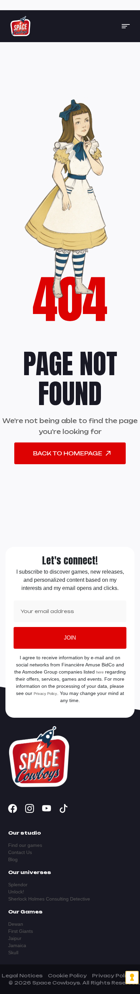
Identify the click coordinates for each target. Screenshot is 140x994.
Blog (13, 859)
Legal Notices (22, 975)
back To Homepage (67, 453)
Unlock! (16, 891)
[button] (126, 26)
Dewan (15, 924)
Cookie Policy (67, 975)
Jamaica (17, 945)
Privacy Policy (45, 694)
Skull (13, 952)
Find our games (25, 845)
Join (70, 638)
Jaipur (14, 938)
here (100, 672)
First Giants (20, 931)
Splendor (18, 884)
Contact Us (20, 852)
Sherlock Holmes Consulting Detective (49, 899)
